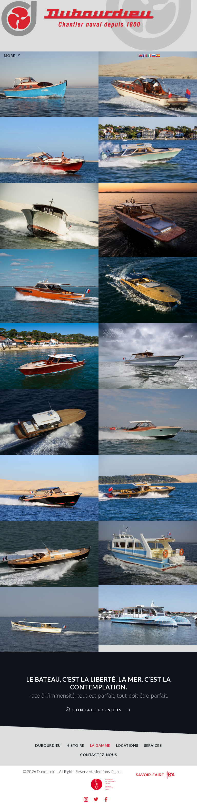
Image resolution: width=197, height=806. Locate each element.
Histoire (75, 745)
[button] (98, 710)
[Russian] (154, 55)
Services (153, 745)
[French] (145, 55)
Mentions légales (108, 771)
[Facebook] (106, 799)
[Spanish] (158, 55)
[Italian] (149, 55)
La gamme (100, 745)
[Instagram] (86, 799)
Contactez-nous (98, 754)
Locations (127, 745)
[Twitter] (96, 799)
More (9, 55)
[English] (141, 55)
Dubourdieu (48, 745)
